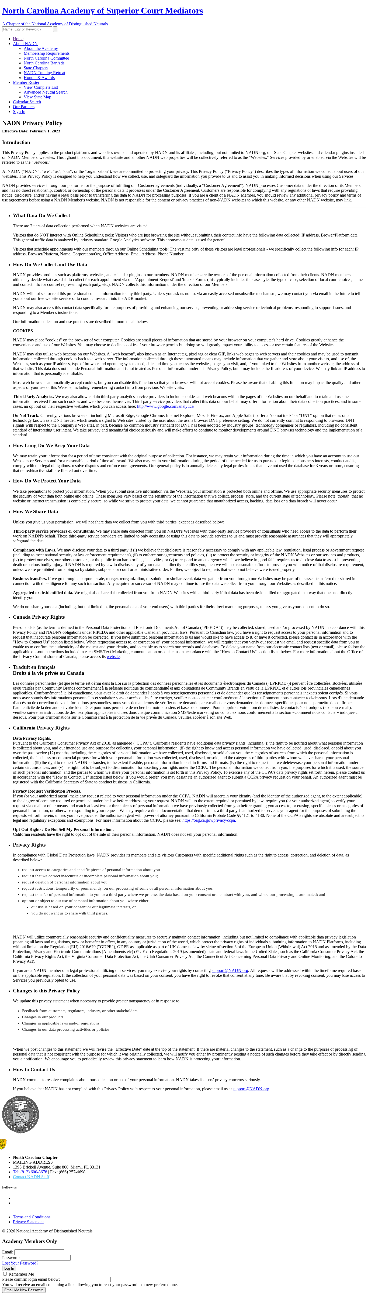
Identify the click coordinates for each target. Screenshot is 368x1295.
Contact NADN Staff (31, 1176)
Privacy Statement (28, 1221)
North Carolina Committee (46, 58)
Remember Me (21, 1274)
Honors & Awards (39, 77)
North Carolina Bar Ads (44, 63)
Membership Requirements (47, 53)
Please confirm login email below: (31, 1279)
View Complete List (41, 87)
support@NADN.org (230, 970)
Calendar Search (27, 102)
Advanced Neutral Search (46, 92)
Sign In (19, 111)
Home (18, 38)
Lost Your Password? (20, 1263)
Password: (11, 1257)
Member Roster (26, 82)
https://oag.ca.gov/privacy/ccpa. (209, 820)
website (113, 656)
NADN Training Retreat (44, 72)
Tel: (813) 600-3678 (30, 1172)
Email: (7, 1252)
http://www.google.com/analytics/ (165, 406)
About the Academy (41, 48)
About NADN (25, 43)
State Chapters (36, 68)
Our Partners (23, 106)
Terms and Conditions (31, 1217)
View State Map (37, 97)
